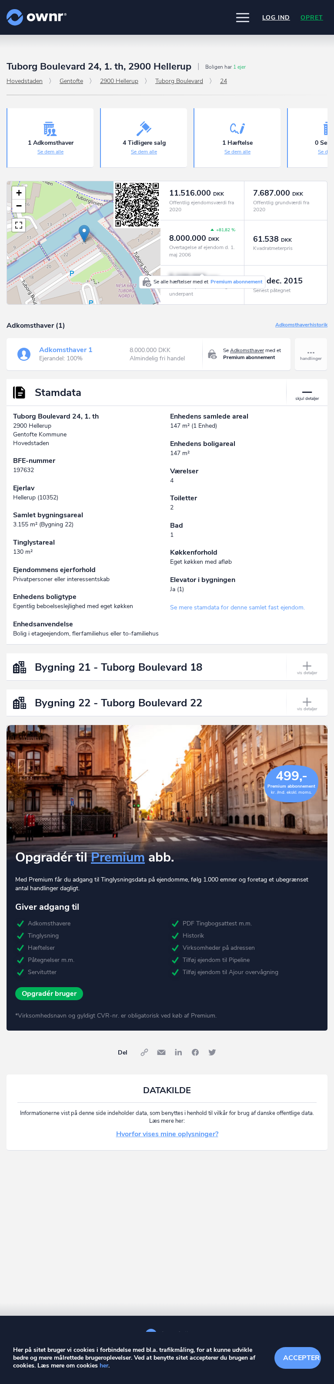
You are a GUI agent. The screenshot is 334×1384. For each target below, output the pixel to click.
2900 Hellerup (119, 81)
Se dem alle (50, 151)
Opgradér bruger (49, 993)
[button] (242, 17)
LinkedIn (178, 1052)
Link (144, 1052)
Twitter (212, 1052)
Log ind (276, 17)
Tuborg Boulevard (179, 81)
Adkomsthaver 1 (66, 350)
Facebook (195, 1052)
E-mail (161, 1052)
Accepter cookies (302, 1358)
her (104, 1365)
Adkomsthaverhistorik (301, 325)
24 (223, 81)
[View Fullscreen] (18, 225)
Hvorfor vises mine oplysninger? (167, 1134)
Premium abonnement (236, 281)
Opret (312, 17)
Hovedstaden (25, 81)
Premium (118, 857)
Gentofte (71, 81)
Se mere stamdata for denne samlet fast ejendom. (237, 607)
